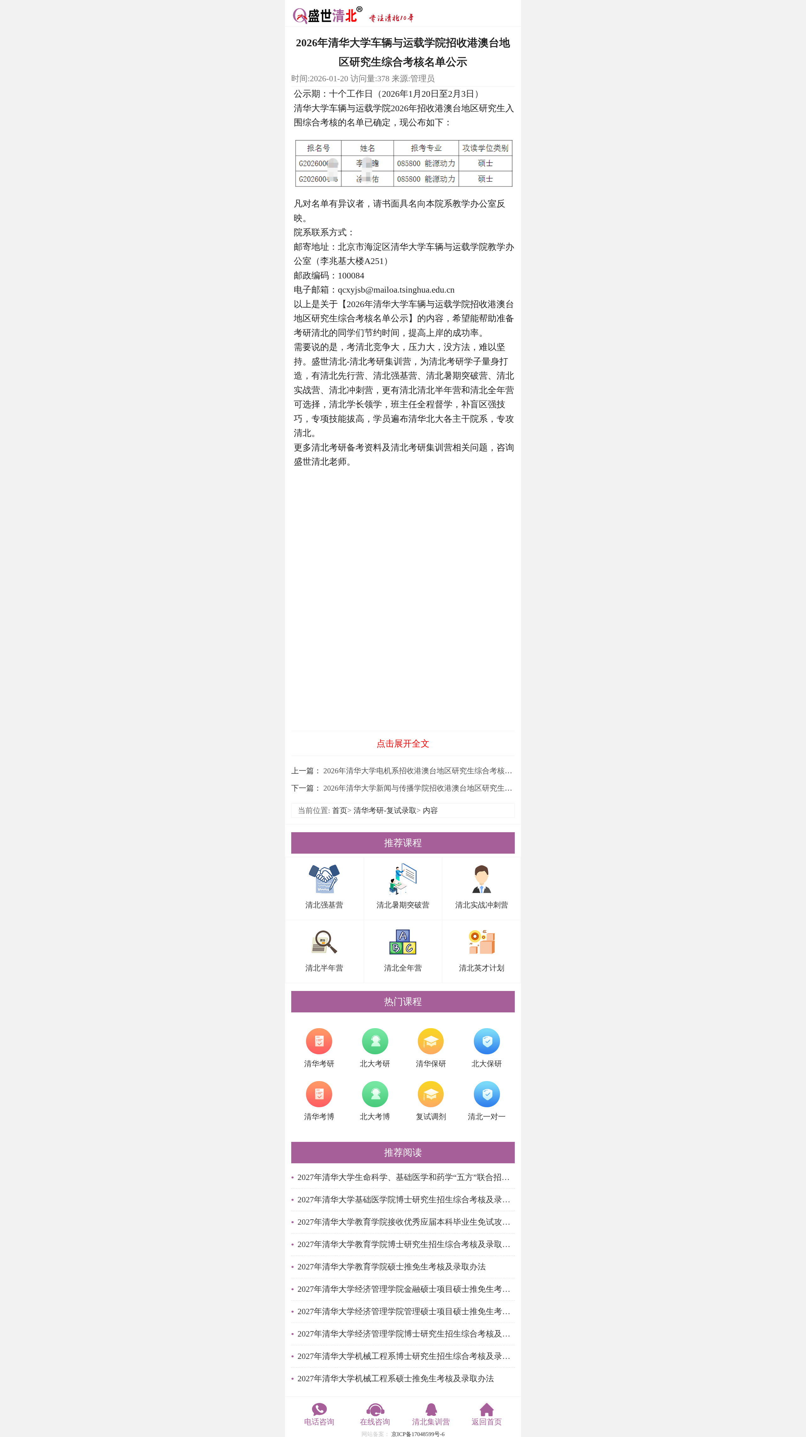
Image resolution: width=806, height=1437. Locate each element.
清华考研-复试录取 (385, 810)
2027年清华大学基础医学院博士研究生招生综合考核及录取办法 (406, 1199)
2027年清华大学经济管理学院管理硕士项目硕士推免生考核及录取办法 (406, 1311)
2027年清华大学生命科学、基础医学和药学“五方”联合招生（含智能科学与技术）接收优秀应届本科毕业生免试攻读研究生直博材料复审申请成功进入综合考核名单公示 (406, 1177)
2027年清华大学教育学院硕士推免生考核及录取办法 (392, 1266)
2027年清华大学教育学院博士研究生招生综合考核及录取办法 (406, 1244)
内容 (430, 810)
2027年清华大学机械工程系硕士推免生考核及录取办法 (396, 1378)
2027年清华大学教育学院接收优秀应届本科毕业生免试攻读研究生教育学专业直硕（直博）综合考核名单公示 (406, 1222)
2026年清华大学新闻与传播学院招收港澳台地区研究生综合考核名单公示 (443, 788)
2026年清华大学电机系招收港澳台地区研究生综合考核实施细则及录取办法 (447, 771)
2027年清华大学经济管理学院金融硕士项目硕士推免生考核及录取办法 (406, 1289)
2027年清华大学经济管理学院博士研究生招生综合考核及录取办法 (406, 1333)
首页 (339, 810)
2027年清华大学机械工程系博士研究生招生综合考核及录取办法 (406, 1356)
